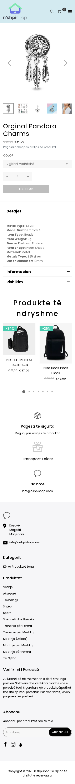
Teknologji (10, 600)
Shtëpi (7, 606)
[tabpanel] (19, 348)
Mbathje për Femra (17, 652)
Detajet (13, 211)
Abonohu (60, 732)
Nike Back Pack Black (55, 370)
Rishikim (14, 281)
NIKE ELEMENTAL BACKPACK (19, 362)
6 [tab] (47, 391)
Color (8, 155)
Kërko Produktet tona (18, 566)
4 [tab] (38, 391)
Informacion (18, 271)
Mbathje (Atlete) (15, 639)
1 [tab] (23, 391)
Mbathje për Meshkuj (18, 645)
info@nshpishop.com (24, 542)
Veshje (8, 587)
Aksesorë (9, 593)
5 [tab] (43, 391)
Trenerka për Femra (17, 626)
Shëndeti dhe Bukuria (18, 619)
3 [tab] (33, 391)
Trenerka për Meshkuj (18, 632)
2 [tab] (29, 391)
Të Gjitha (9, 658)
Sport (7, 613)
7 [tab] (52, 391)
